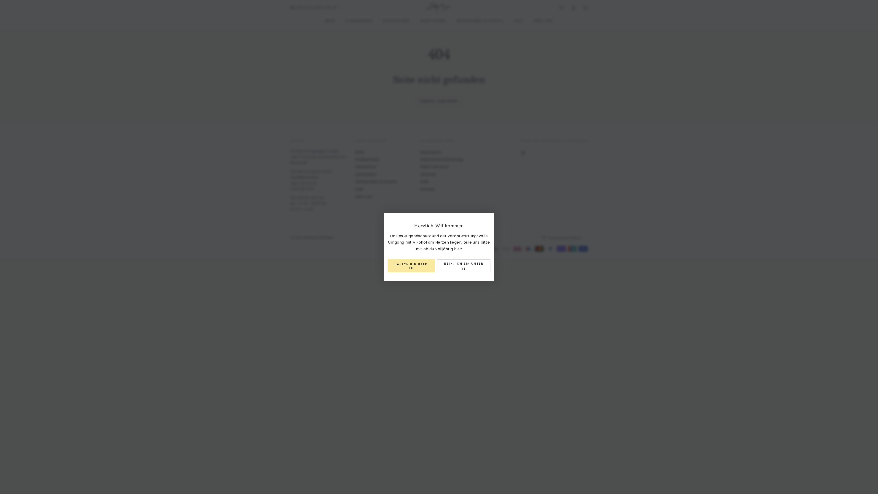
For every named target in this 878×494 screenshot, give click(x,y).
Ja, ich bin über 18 (411, 265)
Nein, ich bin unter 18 (463, 266)
